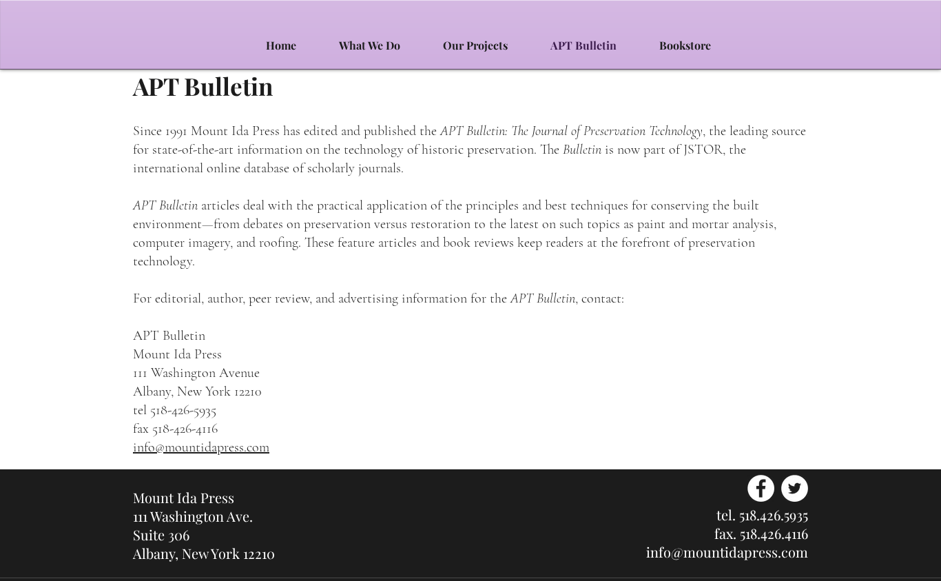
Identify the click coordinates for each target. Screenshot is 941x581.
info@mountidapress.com (201, 447)
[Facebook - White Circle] (760, 488)
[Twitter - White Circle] (794, 488)
